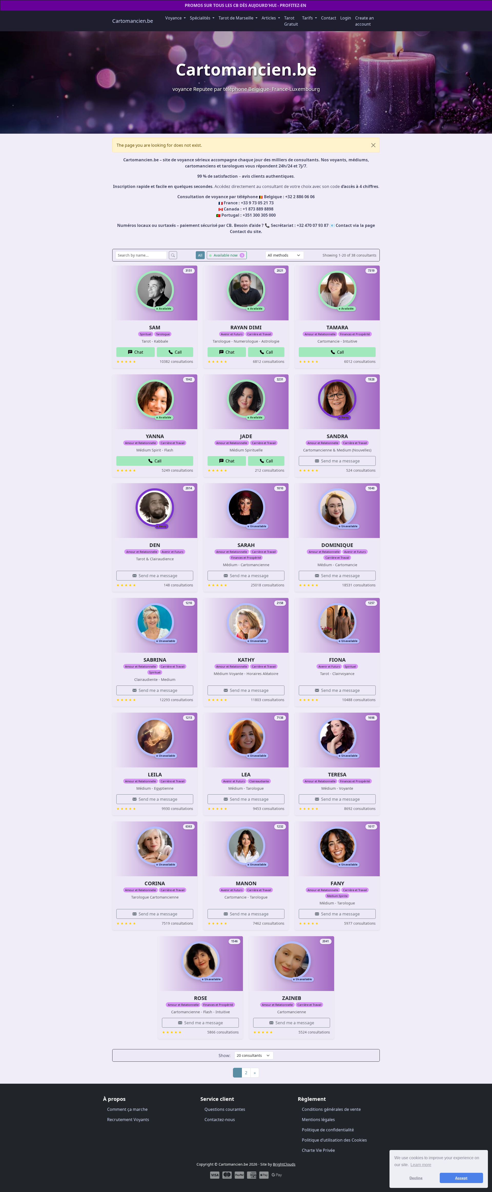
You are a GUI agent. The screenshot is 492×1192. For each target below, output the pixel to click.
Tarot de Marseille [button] (236, 18)
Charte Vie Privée (318, 1150)
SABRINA (155, 659)
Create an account (364, 21)
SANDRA (337, 436)
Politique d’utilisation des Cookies (334, 1140)
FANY (337, 883)
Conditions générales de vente (331, 1109)
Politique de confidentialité (328, 1130)
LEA (246, 774)
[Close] (373, 145)
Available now (228, 255)
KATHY (246, 659)
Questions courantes (224, 1109)
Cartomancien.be (132, 20)
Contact (328, 18)
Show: (224, 1055)
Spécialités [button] (200, 18)
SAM (154, 327)
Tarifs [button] (308, 18)
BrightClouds (284, 1164)
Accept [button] (461, 1178)
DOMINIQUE (337, 545)
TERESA (337, 774)
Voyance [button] (174, 18)
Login (345, 18)
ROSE (200, 998)
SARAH (246, 545)
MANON (246, 883)
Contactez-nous (219, 1119)
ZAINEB (291, 998)
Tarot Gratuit (291, 21)
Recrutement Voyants (128, 1119)
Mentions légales (318, 1119)
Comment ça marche (127, 1109)
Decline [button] (416, 1178)
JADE (246, 436)
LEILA (155, 774)
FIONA (337, 659)
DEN (154, 545)
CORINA (155, 883)
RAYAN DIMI (246, 327)
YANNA (155, 436)
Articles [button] (269, 18)
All (200, 255)
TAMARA (337, 327)
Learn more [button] (421, 1165)
